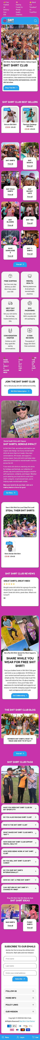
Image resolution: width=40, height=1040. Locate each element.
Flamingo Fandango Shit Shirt (30, 125)
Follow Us (11, 991)
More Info (11, 998)
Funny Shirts (29, 923)
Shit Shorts (30, 161)
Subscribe (18, 979)
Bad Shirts (10, 922)
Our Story (9, 493)
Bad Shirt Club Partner (27, 1021)
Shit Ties (29, 220)
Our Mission (12, 1011)
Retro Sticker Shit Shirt (13, 554)
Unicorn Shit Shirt (10, 124)
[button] (35, 1037)
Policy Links (12, 1004)
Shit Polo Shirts (10, 190)
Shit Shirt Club (26, 1018)
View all (18, 264)
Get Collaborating (19, 695)
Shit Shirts (10, 160)
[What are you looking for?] (35, 20)
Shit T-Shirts (30, 249)
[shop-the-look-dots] (8, 529)
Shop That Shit (10, 88)
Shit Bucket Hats (30, 191)
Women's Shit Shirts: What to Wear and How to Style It (20, 740)
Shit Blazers (10, 221)
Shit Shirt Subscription (19, 391)
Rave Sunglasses (10, 250)
